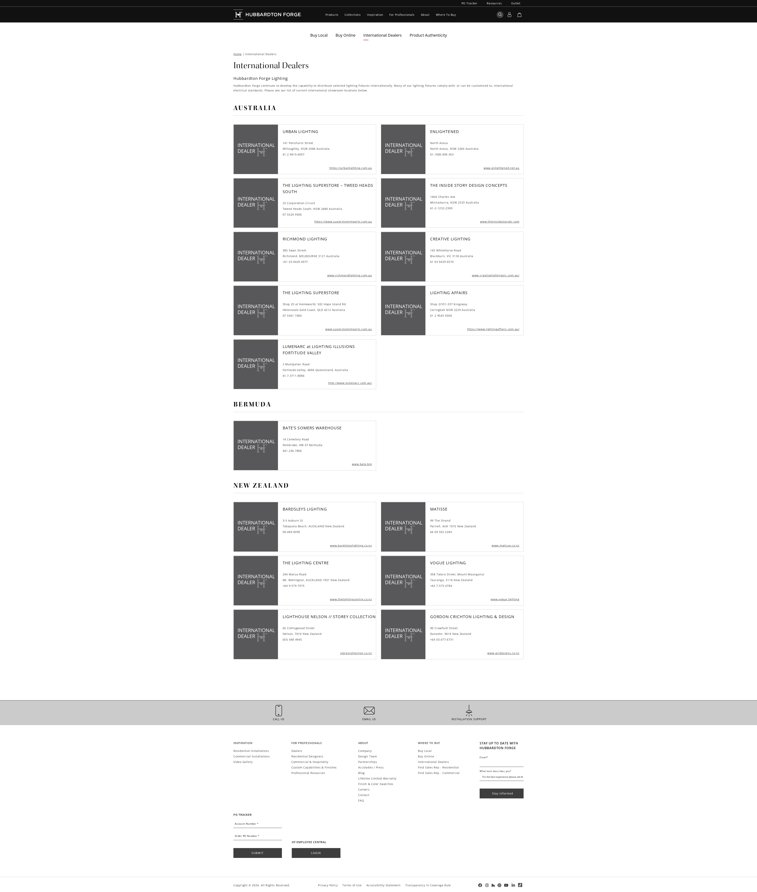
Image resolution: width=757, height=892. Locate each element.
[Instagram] (487, 885)
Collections (353, 15)
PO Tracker (469, 3)
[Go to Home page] (268, 15)
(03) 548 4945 (292, 639)
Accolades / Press (371, 767)
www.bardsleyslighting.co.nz (351, 545)
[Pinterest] (499, 885)
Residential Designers (307, 756)
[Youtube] (506, 885)
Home (237, 54)
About (425, 15)
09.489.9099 (291, 532)
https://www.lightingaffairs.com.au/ (493, 329)
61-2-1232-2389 (441, 208)
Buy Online (345, 35)
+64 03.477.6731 (442, 639)
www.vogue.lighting (505, 599)
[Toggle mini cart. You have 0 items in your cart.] (519, 14)
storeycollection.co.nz (356, 653)
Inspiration (375, 15)
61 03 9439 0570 (442, 262)
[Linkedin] (513, 885)
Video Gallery (243, 762)
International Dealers (382, 35)
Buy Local (319, 35)
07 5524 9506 (292, 214)
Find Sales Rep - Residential (438, 767)
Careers (363, 789)
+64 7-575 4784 (441, 586)
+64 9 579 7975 (294, 586)
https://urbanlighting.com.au (350, 168)
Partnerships (367, 762)
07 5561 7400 (292, 315)
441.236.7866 (292, 451)
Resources (494, 3)
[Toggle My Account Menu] (509, 14)
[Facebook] (480, 885)
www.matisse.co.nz (505, 545)
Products (331, 15)
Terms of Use (352, 885)
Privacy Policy (328, 885)
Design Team (367, 756)
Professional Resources (308, 773)
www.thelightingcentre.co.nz (351, 599)
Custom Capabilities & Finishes (314, 767)
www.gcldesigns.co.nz (503, 653)
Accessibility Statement (383, 885)
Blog (361, 773)
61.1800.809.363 (442, 154)
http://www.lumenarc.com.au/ (350, 383)
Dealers (296, 751)
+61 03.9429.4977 (295, 262)
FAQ (361, 800)
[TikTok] (520, 885)
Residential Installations (251, 751)
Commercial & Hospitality (309, 762)
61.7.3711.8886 (294, 376)
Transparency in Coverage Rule (428, 885)
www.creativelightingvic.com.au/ (495, 275)
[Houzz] (493, 885)
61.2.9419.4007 (294, 154)
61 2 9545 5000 (441, 315)
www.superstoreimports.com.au (348, 329)
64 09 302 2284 (441, 532)
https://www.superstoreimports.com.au (343, 221)
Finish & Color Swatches (375, 784)
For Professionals (401, 15)
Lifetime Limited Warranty (377, 778)
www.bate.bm (362, 464)
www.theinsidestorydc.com (499, 221)
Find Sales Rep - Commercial (439, 773)
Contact (363, 795)
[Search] (500, 14)
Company (365, 751)
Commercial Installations (251, 756)
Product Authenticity (428, 35)
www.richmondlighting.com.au (349, 275)
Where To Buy (446, 15)
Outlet (515, 3)
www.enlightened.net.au (501, 168)
